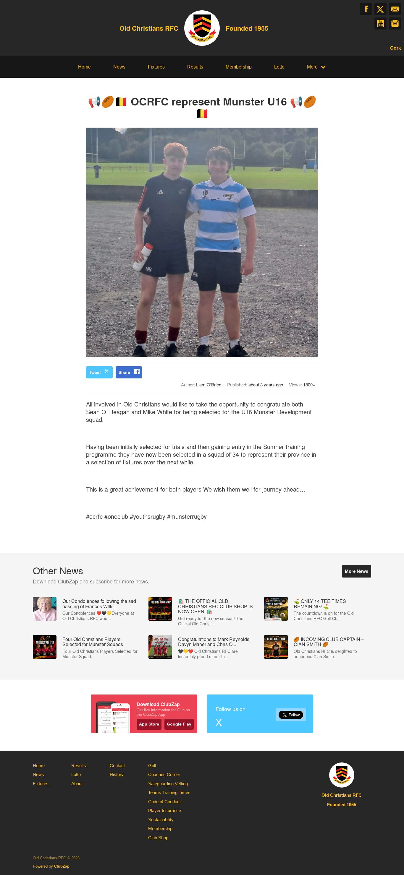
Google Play (179, 724)
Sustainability (161, 819)
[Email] (395, 9)
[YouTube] (380, 23)
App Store (149, 724)
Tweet (95, 372)
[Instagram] (395, 23)
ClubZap (62, 866)
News (119, 66)
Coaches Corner (164, 774)
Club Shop (158, 837)
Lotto (279, 66)
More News (356, 571)
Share (124, 372)
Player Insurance (164, 810)
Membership (239, 66)
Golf (152, 765)
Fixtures (156, 66)
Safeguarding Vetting (168, 783)
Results (195, 66)
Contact (117, 765)
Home (84, 66)
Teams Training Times (169, 792)
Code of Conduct (164, 801)
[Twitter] (380, 9)
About (77, 783)
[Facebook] (366, 9)
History (117, 774)
